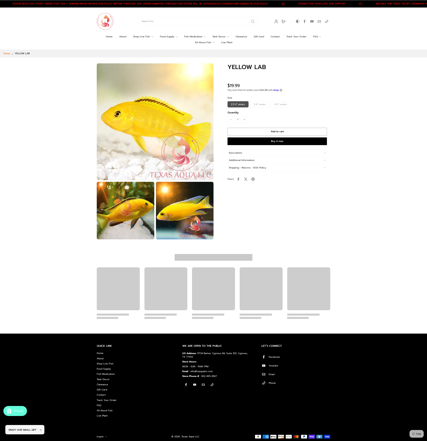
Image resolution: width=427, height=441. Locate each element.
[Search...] (252, 21)
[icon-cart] (283, 21)
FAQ (315, 36)
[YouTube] (312, 21)
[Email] (319, 21)
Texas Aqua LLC (190, 436)
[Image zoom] (155, 121)
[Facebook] (304, 21)
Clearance (241, 36)
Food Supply (167, 36)
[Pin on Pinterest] (253, 179)
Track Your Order (296, 36)
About (122, 36)
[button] (277, 131)
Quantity (233, 113)
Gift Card (259, 36)
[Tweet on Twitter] (245, 179)
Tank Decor (219, 36)
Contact (275, 36)
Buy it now (277, 141)
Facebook (274, 357)
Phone (272, 383)
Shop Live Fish (141, 36)
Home (109, 36)
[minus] (231, 119)
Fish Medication (193, 36)
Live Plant (226, 42)
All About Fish (203, 42)
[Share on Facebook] (238, 179)
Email (272, 374)
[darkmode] (295, 21)
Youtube (273, 365)
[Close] (40, 430)
